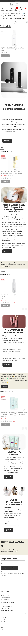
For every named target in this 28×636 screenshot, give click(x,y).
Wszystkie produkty (5, 151)
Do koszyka (5, 56)
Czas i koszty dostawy (6, 606)
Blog (2, 629)
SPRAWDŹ (17, 1)
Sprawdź (7, 141)
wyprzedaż (20, 18)
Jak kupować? (5, 619)
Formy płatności (5, 608)
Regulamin (4, 589)
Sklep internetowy (12, 634)
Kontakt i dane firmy (6, 626)
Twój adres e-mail (5, 564)
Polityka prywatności (6, 617)
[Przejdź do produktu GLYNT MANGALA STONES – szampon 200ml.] (14, 286)
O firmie (3, 627)
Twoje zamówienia (6, 596)
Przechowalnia (5, 599)
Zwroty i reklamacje (6, 587)
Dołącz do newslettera (9, 568)
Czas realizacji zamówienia (8, 610)
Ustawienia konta (5, 597)
